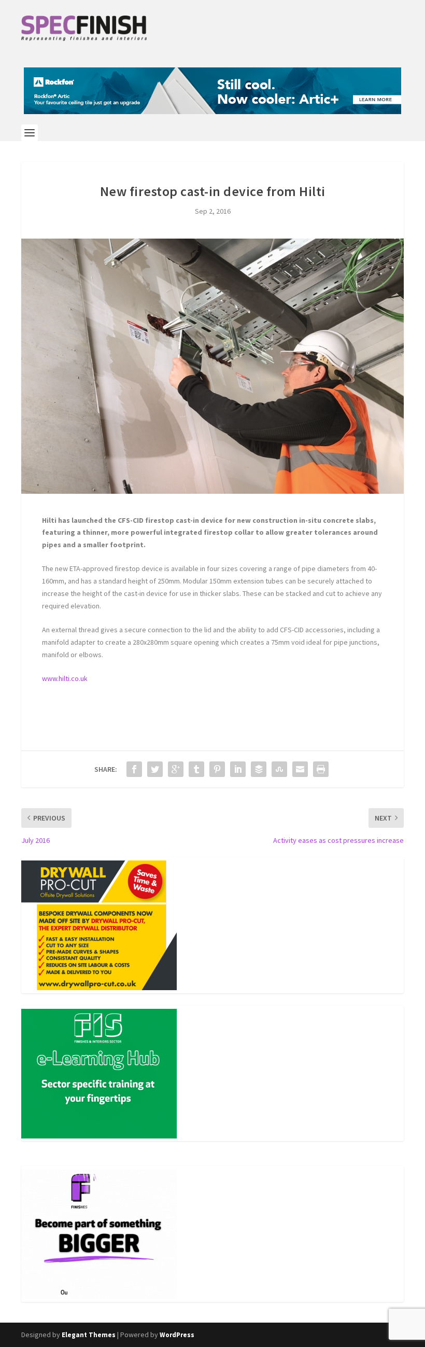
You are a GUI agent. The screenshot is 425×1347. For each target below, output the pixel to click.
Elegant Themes (89, 1334)
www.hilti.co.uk (65, 678)
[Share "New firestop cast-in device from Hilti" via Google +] (175, 769)
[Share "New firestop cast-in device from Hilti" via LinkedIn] (238, 769)
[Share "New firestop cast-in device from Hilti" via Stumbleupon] (279, 769)
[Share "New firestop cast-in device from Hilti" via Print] (320, 769)
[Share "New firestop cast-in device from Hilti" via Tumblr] (196, 769)
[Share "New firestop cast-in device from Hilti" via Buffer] (258, 769)
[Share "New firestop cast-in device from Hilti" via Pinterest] (217, 769)
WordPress (177, 1334)
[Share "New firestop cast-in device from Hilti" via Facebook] (134, 769)
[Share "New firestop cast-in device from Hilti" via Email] (300, 769)
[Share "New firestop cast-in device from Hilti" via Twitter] (155, 769)
